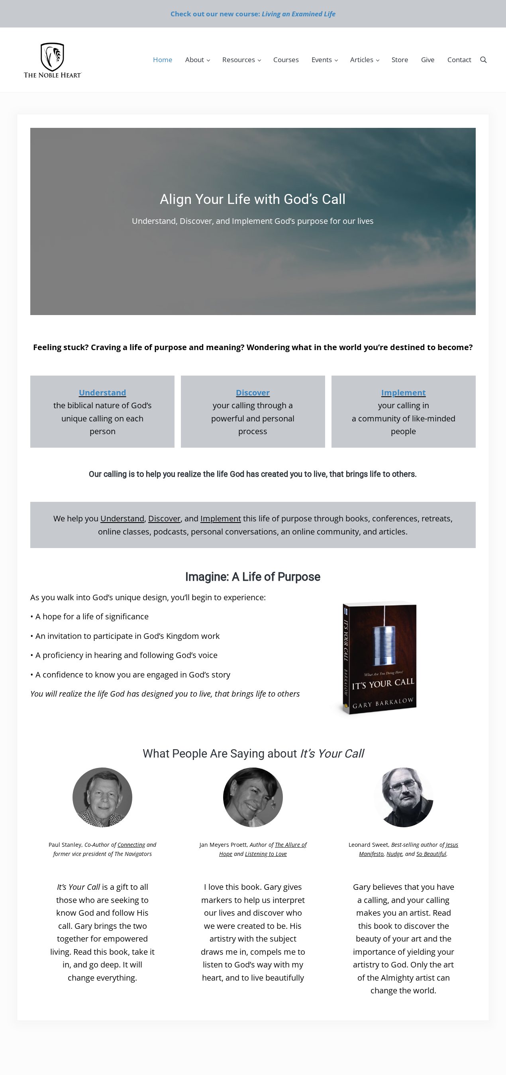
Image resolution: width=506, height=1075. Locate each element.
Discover (253, 392)
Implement (403, 392)
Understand (102, 392)
